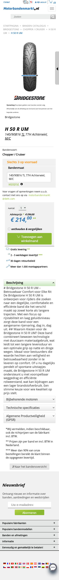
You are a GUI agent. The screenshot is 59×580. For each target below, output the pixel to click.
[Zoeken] (53, 17)
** (34, 218)
